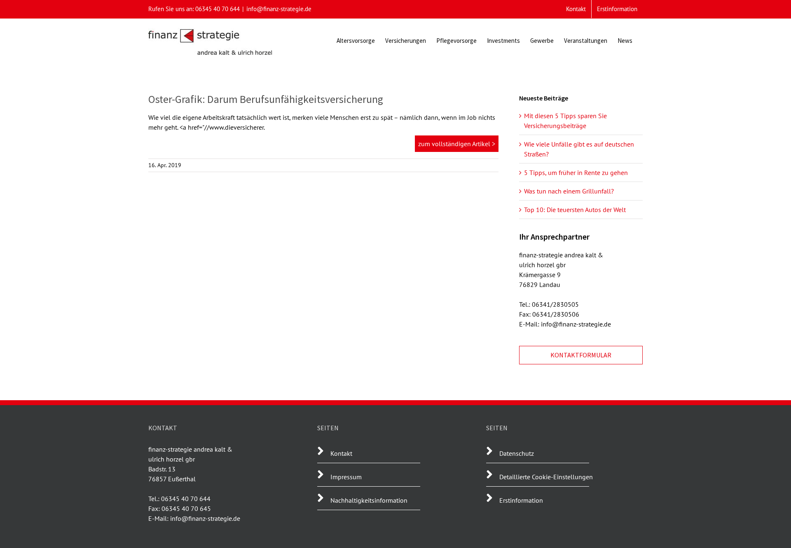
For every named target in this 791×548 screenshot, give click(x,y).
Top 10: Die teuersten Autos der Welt (575, 209)
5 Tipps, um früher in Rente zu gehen (576, 172)
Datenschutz (516, 453)
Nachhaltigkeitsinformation (368, 500)
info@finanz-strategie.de (278, 9)
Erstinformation (521, 500)
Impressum (346, 477)
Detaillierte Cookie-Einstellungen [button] (546, 477)
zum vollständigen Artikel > (456, 144)
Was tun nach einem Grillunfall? (569, 191)
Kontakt (341, 453)
